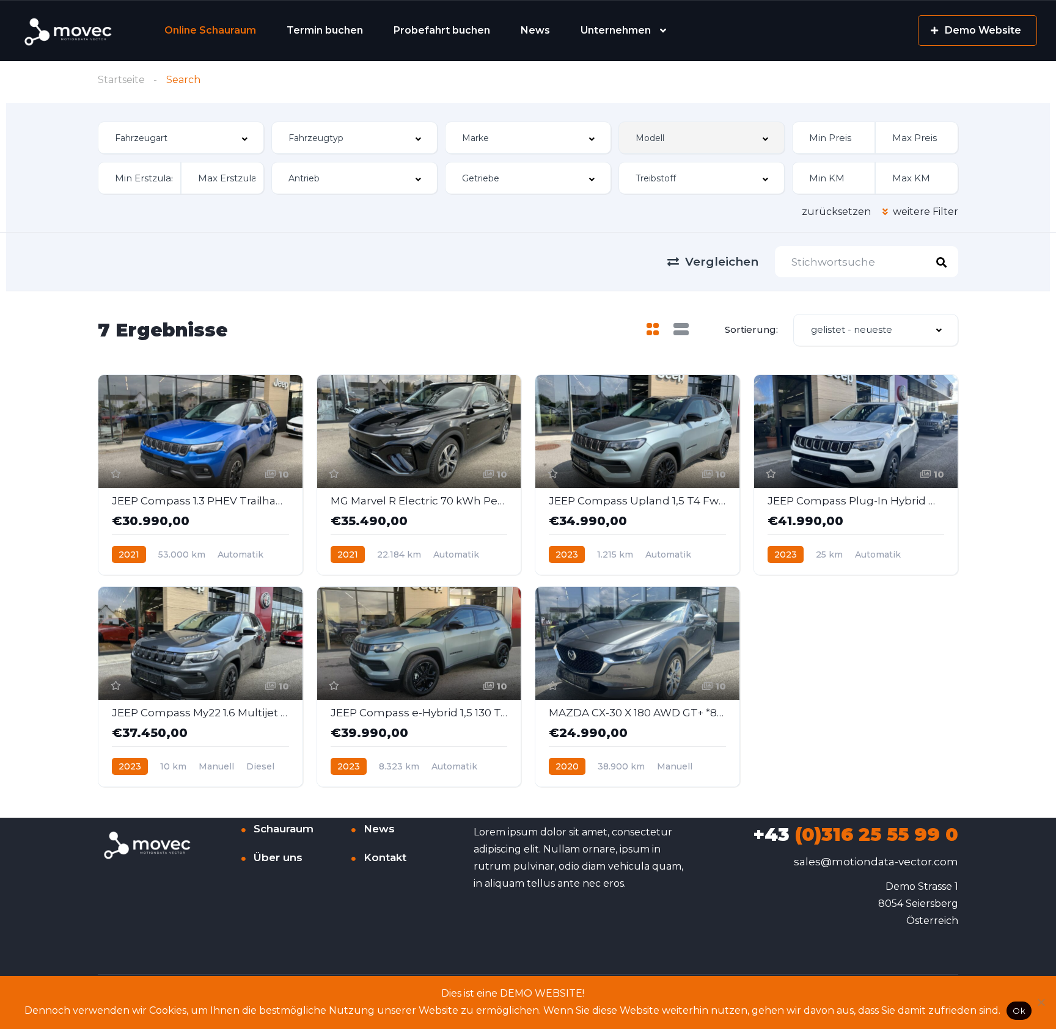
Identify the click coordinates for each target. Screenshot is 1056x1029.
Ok (1019, 1011)
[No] (1041, 1002)
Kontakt (385, 857)
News (535, 30)
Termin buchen (325, 30)
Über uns (278, 857)
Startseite (121, 79)
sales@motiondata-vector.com (876, 862)
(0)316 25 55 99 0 (855, 834)
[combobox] (181, 138)
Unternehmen (616, 30)
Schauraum (284, 829)
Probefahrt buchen (442, 30)
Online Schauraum (210, 30)
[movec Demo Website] (69, 31)
